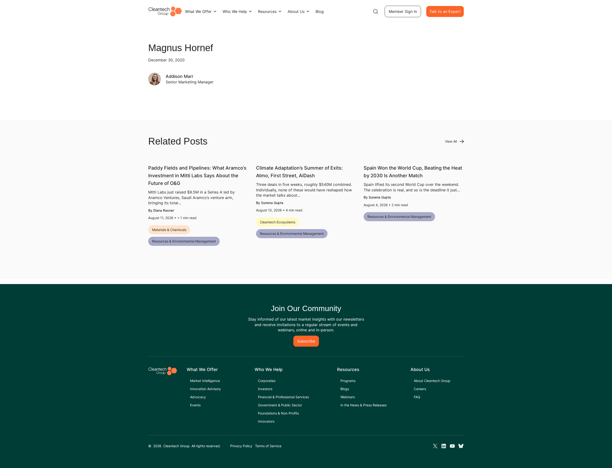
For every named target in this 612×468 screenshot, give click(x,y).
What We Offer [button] (198, 11)
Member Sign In (403, 11)
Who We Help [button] (235, 11)
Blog (320, 11)
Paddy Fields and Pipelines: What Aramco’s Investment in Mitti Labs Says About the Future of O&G (197, 175)
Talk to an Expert (445, 11)
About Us (296, 11)
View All (451, 141)
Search (375, 11)
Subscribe (306, 341)
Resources (267, 11)
